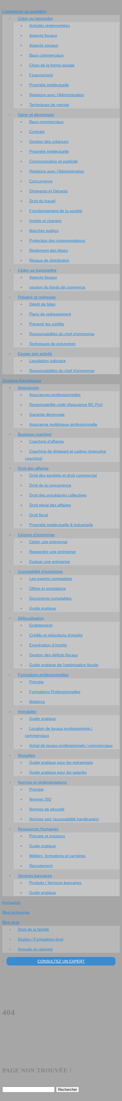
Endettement (40, 625)
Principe (36, 681)
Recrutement (40, 865)
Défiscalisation (31, 618)
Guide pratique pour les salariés (58, 772)
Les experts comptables (50, 578)
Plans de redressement (50, 314)
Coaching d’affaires (46, 441)
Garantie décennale (47, 414)
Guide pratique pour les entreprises (61, 762)
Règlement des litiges (48, 250)
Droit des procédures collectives (58, 495)
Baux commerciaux (46, 55)
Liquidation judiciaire (47, 360)
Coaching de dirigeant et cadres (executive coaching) (65, 455)
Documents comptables (50, 598)
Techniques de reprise (49, 104)
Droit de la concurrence (50, 485)
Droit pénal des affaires (50, 505)
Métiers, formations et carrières (57, 855)
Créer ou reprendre (35, 18)
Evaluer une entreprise (49, 561)
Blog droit (10, 922)
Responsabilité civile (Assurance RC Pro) (66, 404)
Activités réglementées (49, 25)
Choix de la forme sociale (52, 65)
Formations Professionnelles (54, 691)
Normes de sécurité (46, 809)
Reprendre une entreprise (52, 551)
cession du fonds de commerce (57, 287)
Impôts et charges (45, 220)
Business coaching (34, 434)
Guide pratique (42, 608)
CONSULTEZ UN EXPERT (61, 961)
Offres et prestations (47, 588)
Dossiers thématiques (21, 380)
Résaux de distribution (49, 260)
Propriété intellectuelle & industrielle (61, 524)
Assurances (28, 387)
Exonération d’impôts (48, 645)
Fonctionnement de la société (55, 210)
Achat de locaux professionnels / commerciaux (71, 745)
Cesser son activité (35, 353)
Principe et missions (47, 836)
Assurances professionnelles (55, 394)
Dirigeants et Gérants (48, 191)
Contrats (37, 131)
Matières (37, 701)
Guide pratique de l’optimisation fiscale (63, 665)
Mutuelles (26, 755)
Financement (41, 75)
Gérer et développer (36, 114)
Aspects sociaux (43, 45)
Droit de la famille (33, 929)
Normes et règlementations (42, 782)
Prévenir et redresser (37, 297)
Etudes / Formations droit (40, 939)
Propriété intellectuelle (49, 85)
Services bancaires (35, 875)
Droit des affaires (33, 468)
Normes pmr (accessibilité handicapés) (64, 819)
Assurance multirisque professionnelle (63, 424)
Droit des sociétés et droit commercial (63, 475)
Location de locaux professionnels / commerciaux (58, 732)
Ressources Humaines (38, 829)
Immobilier (27, 711)
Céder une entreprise (48, 541)
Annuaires (11, 902)
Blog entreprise (16, 912)
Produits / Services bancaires (55, 882)
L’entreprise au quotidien (24, 11)
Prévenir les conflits (46, 324)
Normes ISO (40, 799)
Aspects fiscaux (43, 35)
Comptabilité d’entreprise (40, 571)
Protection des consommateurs (57, 240)
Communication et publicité (53, 161)
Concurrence (40, 181)
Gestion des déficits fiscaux (53, 655)
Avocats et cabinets (35, 949)
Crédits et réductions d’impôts (56, 635)
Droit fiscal (38, 515)
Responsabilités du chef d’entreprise (61, 334)
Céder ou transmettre (37, 270)
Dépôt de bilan (42, 304)
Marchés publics (43, 230)
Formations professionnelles (43, 674)
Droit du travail (42, 201)
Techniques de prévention (52, 343)
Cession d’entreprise (36, 534)
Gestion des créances (48, 141)
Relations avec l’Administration (56, 95)
